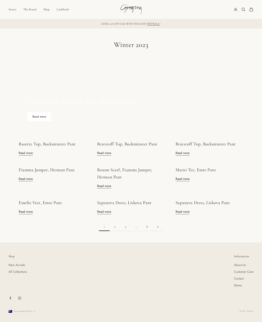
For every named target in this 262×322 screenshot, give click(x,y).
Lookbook (63, 9)
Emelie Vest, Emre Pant (40, 202)
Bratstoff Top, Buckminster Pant (127, 144)
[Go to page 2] (157, 227)
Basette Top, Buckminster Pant (47, 144)
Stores (12, 9)
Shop (46, 9)
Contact (239, 278)
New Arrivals (17, 265)
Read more (39, 117)
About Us (240, 265)
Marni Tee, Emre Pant (196, 170)
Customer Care (243, 272)
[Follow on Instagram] (19, 298)
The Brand (29, 9)
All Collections (18, 272)
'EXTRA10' (153, 24)
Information (241, 256)
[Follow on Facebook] (10, 298)
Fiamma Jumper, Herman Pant (47, 170)
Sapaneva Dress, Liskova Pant (124, 202)
